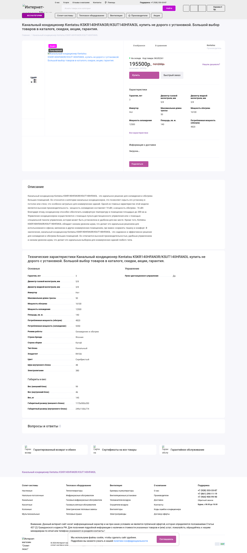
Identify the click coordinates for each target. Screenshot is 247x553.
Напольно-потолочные (33, 495)
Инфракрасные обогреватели (80, 495)
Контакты (97, 2)
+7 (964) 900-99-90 (207, 497)
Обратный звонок (205, 500)
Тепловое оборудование (91, 15)
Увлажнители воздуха (120, 500)
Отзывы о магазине (80, 2)
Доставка (158, 500)
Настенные (27, 491)
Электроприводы (118, 514)
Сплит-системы (65, 15)
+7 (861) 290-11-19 (207, 493)
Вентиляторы (116, 509)
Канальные (27, 500)
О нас (57, 2)
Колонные (27, 509)
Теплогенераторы (74, 491)
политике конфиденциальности (130, 541)
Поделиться (137, 164)
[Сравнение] (194, 8)
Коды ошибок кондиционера (167, 509)
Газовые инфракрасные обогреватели (84, 500)
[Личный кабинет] (186, 8)
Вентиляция (116, 15)
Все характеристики (138, 133)
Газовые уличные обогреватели (81, 505)
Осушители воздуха (119, 505)
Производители (139, 15)
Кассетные (27, 505)
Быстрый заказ (172, 75)
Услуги (66, 2)
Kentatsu (211, 45)
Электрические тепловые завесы (81, 509)
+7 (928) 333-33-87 (153, 2)
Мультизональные (31, 514)
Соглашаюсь (166, 539)
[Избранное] (202, 8)
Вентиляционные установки (123, 495)
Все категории (34, 15)
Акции (157, 15)
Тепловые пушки (74, 514)
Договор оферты (162, 514)
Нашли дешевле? (211, 64)
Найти (169, 8)
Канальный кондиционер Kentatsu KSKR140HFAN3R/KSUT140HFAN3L (59, 472)
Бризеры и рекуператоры (122, 491)
